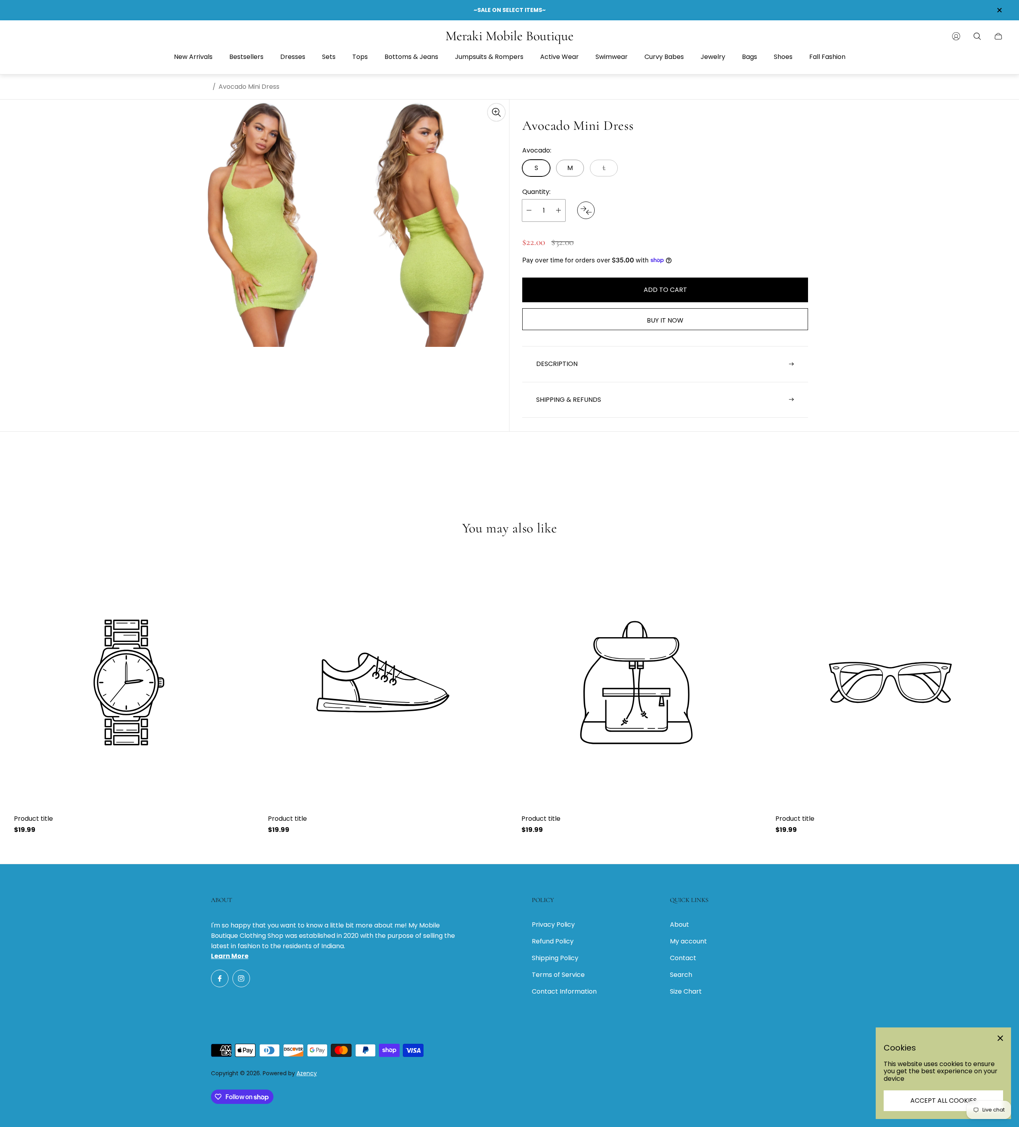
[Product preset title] (129, 683)
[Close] (1000, 1038)
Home (200, 86)
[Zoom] (496, 112)
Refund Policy (553, 941)
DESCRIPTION (557, 363)
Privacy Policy (553, 924)
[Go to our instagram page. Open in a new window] (241, 978)
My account (688, 941)
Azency (307, 1073)
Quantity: (536, 191)
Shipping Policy (555, 958)
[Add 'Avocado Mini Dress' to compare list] (586, 210)
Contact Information (564, 991)
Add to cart (665, 289)
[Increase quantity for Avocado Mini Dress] (558, 210)
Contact (683, 958)
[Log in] (956, 36)
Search (681, 974)
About (679, 924)
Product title (33, 818)
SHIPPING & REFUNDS (568, 399)
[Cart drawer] (998, 36)
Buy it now (665, 320)
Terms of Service (558, 974)
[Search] (977, 36)
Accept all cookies (943, 1100)
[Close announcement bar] (999, 10)
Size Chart (686, 991)
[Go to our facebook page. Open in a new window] (219, 978)
